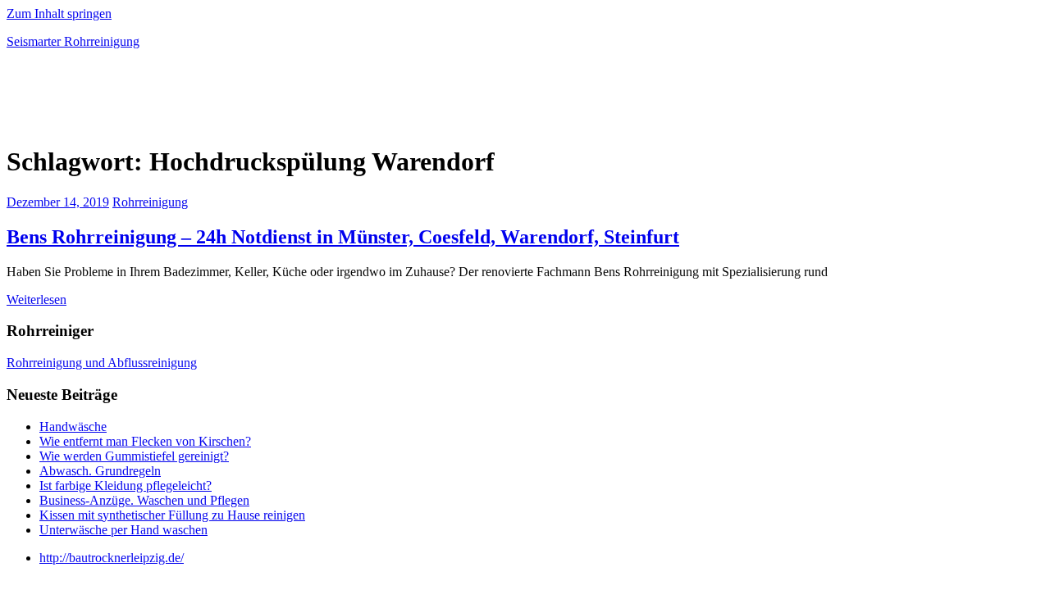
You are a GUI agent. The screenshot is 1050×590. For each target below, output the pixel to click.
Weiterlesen (36, 299)
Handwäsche (73, 426)
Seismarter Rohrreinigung (73, 41)
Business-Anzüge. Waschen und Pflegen (144, 500)
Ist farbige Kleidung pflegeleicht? (125, 485)
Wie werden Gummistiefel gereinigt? (134, 456)
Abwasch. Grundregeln (100, 471)
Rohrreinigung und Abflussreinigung (102, 363)
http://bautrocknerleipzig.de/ (111, 558)
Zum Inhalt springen (59, 13)
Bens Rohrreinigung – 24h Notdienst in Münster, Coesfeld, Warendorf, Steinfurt (343, 236)
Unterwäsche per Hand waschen (123, 530)
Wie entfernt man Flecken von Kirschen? (145, 441)
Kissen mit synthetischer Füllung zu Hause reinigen (172, 515)
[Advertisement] (198, 101)
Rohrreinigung (150, 202)
